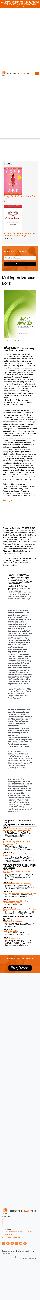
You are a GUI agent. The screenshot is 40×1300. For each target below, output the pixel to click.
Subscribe (20, 264)
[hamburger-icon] (37, 73)
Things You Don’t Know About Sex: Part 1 (20, 197)
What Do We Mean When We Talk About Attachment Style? (19, 234)
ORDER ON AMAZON (11, 341)
